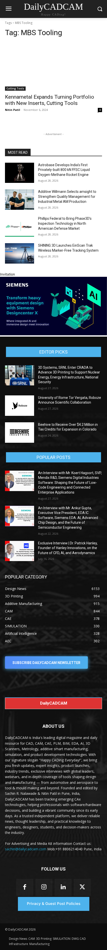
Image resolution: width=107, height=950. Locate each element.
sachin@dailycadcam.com (25, 849)
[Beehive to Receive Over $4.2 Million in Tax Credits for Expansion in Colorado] (19, 432)
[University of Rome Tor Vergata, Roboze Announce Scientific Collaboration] (19, 405)
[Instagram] (44, 887)
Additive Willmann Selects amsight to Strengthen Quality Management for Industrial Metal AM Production (67, 196)
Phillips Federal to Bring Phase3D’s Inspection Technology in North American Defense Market (65, 223)
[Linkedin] (63, 887)
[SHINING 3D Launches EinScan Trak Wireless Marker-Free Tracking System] (19, 253)
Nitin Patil (12, 110)
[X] (82, 887)
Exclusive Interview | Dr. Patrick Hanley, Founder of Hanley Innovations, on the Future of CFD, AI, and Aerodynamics (68, 548)
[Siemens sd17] (53, 334)
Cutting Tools (15, 88)
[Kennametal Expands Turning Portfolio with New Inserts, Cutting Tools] (53, 66)
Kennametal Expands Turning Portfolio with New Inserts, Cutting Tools (49, 100)
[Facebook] (24, 887)
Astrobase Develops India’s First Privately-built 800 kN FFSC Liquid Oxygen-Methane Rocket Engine (64, 170)
